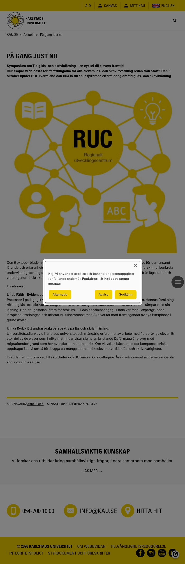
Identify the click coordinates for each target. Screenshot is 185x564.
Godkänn (126, 295)
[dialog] (92, 282)
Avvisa (104, 295)
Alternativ (60, 295)
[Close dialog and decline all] (135, 264)
